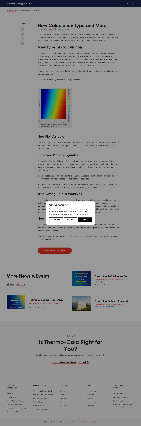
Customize (56, 220)
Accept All (85, 220)
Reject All (70, 220)
